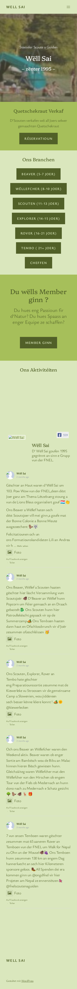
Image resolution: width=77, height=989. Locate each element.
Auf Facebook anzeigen (16, 558)
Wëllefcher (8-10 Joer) (39, 188)
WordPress (27, 981)
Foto (17, 552)
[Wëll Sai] (16, 437)
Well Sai (15, 6)
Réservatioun (38, 138)
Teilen (12, 562)
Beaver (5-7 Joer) (38, 174)
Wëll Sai (21, 473)
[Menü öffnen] (68, 7)
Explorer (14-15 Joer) (38, 218)
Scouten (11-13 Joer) (38, 203)
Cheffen (38, 262)
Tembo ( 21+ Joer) (38, 248)
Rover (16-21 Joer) (39, 233)
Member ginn (38, 342)
